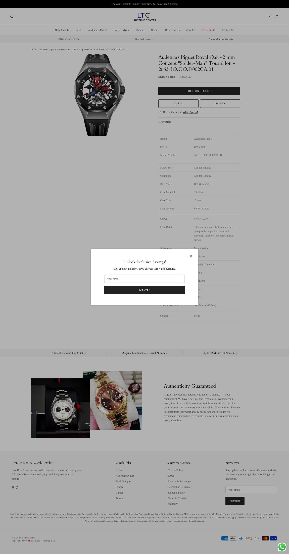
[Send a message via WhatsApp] (282, 547)
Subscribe (144, 289)
